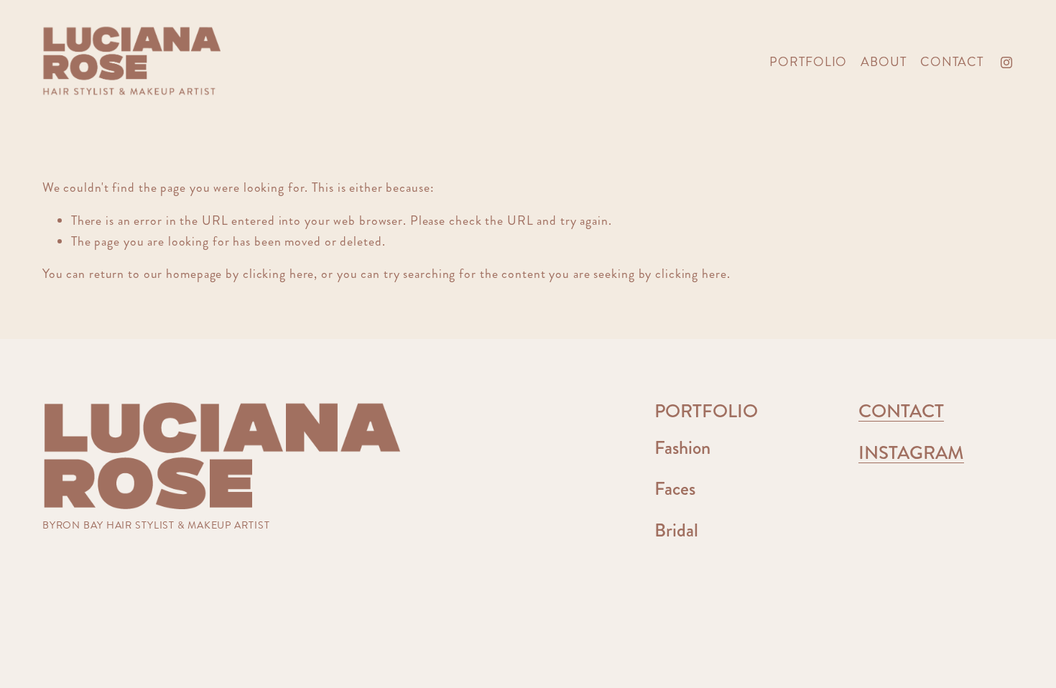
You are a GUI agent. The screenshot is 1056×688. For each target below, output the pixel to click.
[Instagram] (1006, 62)
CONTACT (951, 62)
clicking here (279, 274)
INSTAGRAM (911, 453)
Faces (674, 489)
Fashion (682, 448)
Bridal (676, 530)
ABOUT (883, 62)
